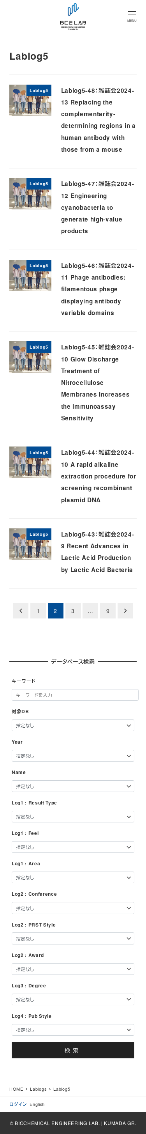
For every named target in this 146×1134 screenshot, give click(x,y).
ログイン (17, 1104)
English (37, 1104)
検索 (73, 1050)
